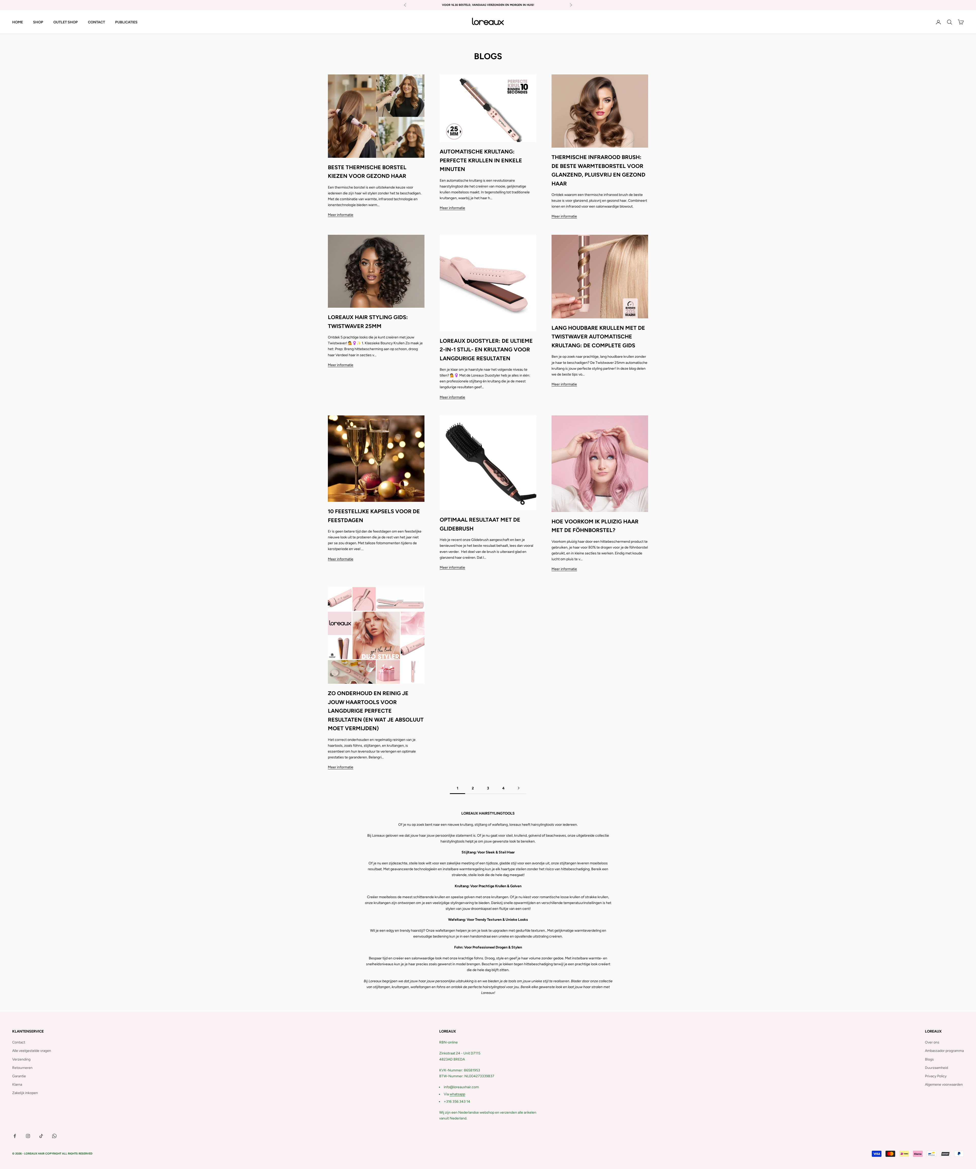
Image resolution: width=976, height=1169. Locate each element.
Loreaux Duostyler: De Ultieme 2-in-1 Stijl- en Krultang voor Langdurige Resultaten (486, 349)
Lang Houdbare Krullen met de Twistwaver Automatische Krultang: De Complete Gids (598, 336)
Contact (96, 22)
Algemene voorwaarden (944, 1084)
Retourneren (22, 1068)
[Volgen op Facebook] (14, 1136)
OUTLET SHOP (65, 22)
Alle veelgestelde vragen (31, 1051)
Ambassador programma (944, 1051)
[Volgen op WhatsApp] (54, 1136)
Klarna (17, 1084)
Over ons (932, 1042)
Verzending (21, 1059)
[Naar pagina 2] (518, 788)
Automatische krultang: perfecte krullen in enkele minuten (481, 160)
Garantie (19, 1076)
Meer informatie (340, 215)
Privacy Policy (936, 1076)
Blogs (929, 1059)
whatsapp (457, 1094)
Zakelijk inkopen (25, 1093)
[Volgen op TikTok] (41, 1136)
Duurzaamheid (936, 1068)
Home (17, 22)
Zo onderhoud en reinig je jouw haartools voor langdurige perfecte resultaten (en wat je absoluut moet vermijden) (376, 710)
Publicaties (126, 22)
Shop (38, 22)
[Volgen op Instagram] (27, 1136)
